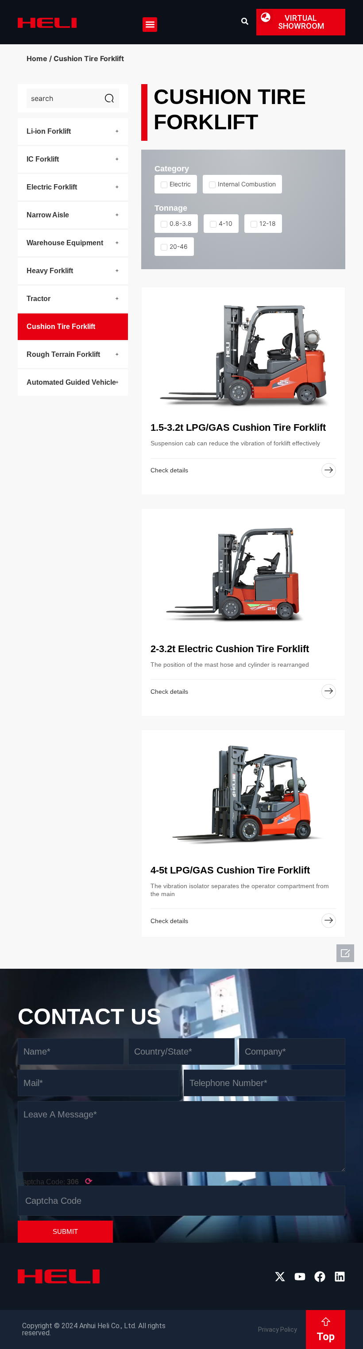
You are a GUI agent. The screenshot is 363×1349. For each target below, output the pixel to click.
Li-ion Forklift (49, 131)
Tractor (38, 298)
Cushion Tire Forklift (61, 326)
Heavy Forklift (50, 270)
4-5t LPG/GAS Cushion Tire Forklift (230, 870)
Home (37, 58)
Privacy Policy (277, 1329)
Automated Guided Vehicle (71, 382)
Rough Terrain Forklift (63, 354)
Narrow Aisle (48, 215)
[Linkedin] (339, 1276)
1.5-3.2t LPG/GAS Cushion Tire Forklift (238, 427)
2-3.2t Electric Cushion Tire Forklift (230, 648)
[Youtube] (299, 1276)
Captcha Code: (55, 1181)
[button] (150, 24)
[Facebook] (319, 1276)
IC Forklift (43, 159)
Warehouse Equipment (65, 243)
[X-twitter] (280, 1276)
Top (326, 1336)
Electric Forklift (52, 187)
